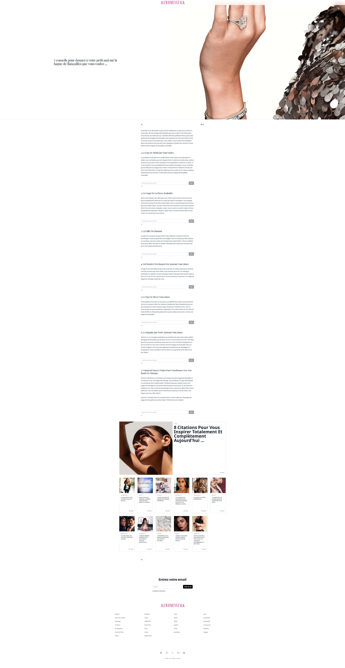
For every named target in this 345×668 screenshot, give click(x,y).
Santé (146, 618)
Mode (175, 621)
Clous (175, 614)
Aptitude (206, 628)
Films (146, 628)
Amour (117, 636)
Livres (146, 632)
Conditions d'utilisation (158, 591)
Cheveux (117, 625)
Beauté (117, 614)
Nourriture (147, 625)
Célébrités (147, 621)
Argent (176, 625)
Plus (191, 183)
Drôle (175, 628)
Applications (148, 636)
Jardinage (177, 632)
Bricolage (118, 621)
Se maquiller (119, 628)
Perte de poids (119, 632)
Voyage (205, 632)
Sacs (204, 614)
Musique (147, 614)
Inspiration (206, 618)
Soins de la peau (120, 618)
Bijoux (176, 618)
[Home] (142, 124)
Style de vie (187, 587)
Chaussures (207, 625)
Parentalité (206, 621)
